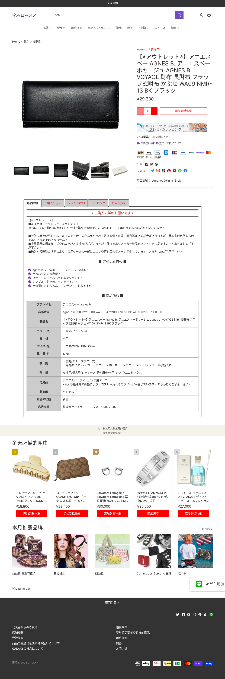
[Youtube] (188, 614)
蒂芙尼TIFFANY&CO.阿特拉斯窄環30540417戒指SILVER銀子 (152, 497)
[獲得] (154, 111)
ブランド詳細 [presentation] (76, 203)
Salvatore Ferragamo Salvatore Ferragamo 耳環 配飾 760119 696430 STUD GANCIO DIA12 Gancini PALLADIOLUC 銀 (112, 497)
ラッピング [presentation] (98, 203)
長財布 (155, 49)
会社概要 (17, 638)
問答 (119, 643)
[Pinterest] (199, 614)
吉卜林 (182, 573)
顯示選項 (153, 513)
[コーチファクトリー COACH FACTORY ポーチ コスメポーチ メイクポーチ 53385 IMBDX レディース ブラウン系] (72, 468)
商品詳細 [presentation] (32, 203)
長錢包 (37, 41)
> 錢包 (25, 41)
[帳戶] (201, 15)
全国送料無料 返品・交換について (160, 143)
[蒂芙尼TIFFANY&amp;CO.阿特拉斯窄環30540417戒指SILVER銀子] (153, 468)
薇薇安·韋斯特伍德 (24, 573)
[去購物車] (209, 15)
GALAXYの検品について (27, 648)
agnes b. (142, 49)
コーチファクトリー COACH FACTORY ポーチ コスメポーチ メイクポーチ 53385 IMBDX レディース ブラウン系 (71, 497)
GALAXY (33, 662)
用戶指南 (121, 638)
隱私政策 (121, 627)
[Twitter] (177, 614)
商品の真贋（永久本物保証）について (36, 643)
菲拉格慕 (59, 573)
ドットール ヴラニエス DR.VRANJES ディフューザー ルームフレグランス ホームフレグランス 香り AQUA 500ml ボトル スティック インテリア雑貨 (193, 497)
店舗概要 (17, 632)
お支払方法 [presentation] (119, 203)
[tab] (32, 203)
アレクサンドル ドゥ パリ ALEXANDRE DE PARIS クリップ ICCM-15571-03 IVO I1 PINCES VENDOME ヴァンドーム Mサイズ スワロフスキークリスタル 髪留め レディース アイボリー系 (31, 497)
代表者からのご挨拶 (24, 627)
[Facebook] (183, 614)
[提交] (179, 15)
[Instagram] (194, 614)
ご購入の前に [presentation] (52, 203)
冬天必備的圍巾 (30, 443)
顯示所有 (207, 529)
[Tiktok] (205, 614)
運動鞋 (99, 573)
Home (16, 41)
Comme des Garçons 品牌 (154, 573)
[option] (21, 170)
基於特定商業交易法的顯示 (133, 632)
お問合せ (121, 648)
